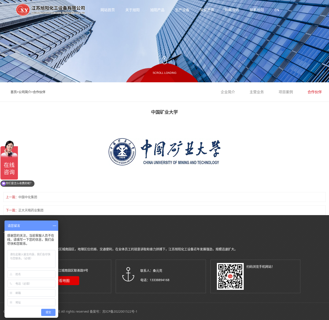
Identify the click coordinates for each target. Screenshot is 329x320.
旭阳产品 (157, 9)
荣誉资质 (207, 9)
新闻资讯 (232, 9)
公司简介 (25, 92)
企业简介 (228, 91)
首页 (14, 92)
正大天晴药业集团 (30, 210)
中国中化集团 (27, 197)
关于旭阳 (132, 9)
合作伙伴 (39, 92)
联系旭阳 (257, 9)
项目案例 (286, 91)
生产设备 (182, 9)
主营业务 (257, 91)
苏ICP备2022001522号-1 (119, 311)
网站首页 (107, 9)
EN (276, 9)
